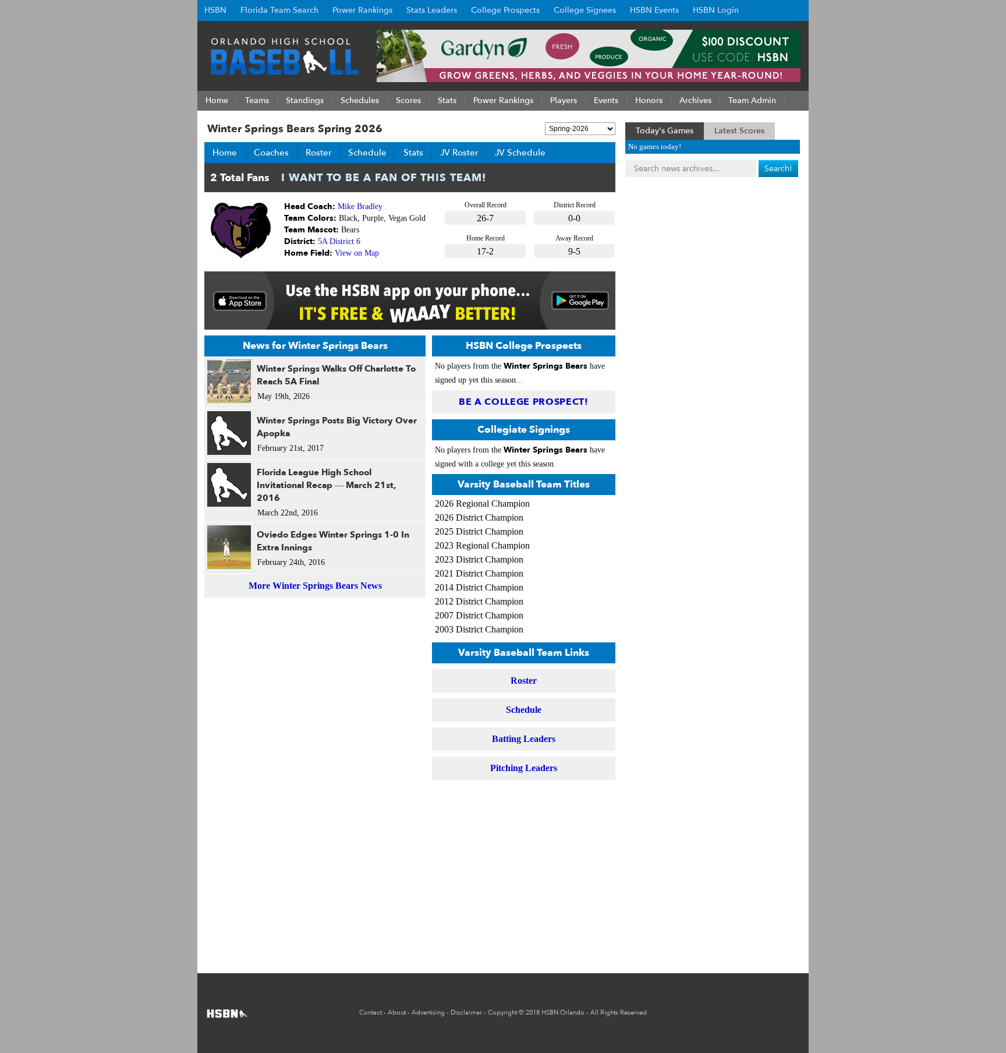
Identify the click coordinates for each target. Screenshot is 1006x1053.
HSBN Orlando (563, 1012)
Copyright (502, 1012)
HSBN (215, 10)
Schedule (367, 152)
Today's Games (664, 130)
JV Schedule (520, 152)
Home (224, 152)
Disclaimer (466, 1012)
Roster (318, 152)
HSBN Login (716, 10)
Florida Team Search (279, 10)
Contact (370, 1012)
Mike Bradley (360, 206)
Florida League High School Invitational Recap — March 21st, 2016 (326, 485)
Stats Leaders (431, 10)
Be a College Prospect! (524, 401)
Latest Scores (739, 130)
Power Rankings (362, 10)
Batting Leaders (523, 739)
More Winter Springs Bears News (315, 586)
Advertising (428, 1012)
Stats (413, 152)
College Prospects (505, 10)
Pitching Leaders (523, 768)
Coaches (271, 152)
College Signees (585, 10)
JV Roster (459, 152)
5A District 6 (339, 241)
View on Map (357, 253)
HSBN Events (654, 10)
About (397, 1012)
